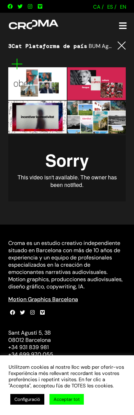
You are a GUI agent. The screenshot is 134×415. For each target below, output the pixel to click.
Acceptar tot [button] (67, 399)
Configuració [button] (27, 399)
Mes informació (17, 64)
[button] (123, 25)
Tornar (122, 45)
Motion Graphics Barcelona (43, 299)
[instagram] (30, 6)
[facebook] (10, 6)
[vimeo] (40, 6)
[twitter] (20, 6)
